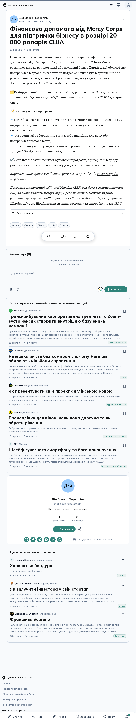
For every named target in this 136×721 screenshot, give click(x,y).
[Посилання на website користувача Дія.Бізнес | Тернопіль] (59, 539)
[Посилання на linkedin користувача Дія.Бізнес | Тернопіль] (53, 539)
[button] (127, 717)
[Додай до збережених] (75, 236)
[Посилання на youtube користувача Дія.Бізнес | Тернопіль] (46, 539)
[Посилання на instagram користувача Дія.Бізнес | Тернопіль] (26, 539)
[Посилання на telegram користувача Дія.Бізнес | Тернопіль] (39, 539)
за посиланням (102, 165)
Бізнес (41, 225)
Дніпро (28, 225)
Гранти (64, 225)
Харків (15, 225)
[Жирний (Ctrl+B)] (11, 289)
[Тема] (118, 5)
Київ (52, 225)
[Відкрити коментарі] (62, 236)
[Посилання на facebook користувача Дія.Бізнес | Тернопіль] (33, 539)
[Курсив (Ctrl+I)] (18, 289)
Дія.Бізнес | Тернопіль (68, 499)
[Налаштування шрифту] (123, 19)
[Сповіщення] (127, 717)
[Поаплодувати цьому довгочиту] (49, 236)
